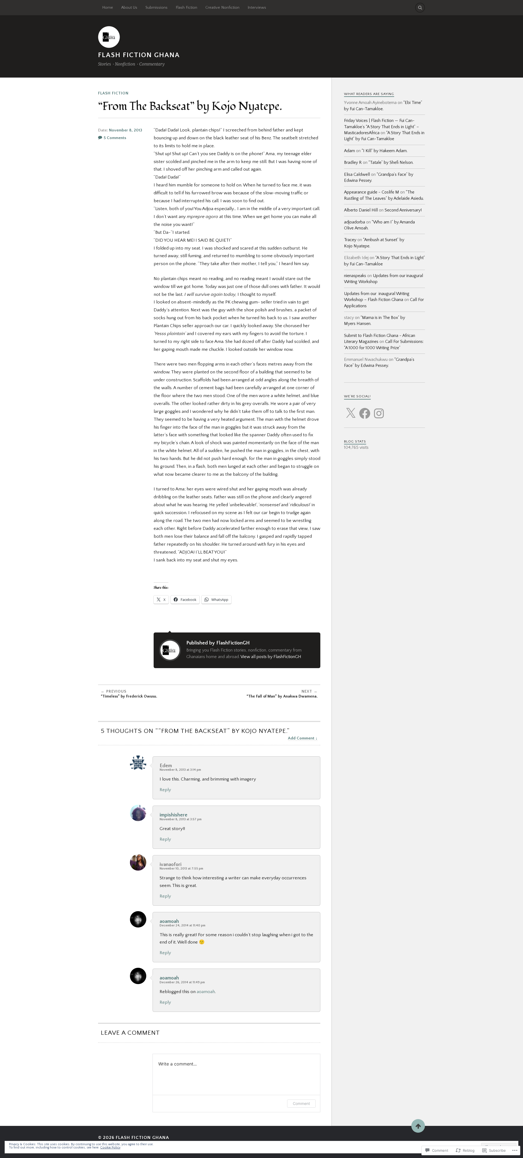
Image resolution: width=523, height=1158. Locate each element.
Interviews (257, 7)
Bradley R (353, 162)
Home (107, 7)
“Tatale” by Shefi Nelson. (391, 162)
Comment (301, 1103)
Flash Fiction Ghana (139, 55)
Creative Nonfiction (222, 7)
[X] (350, 410)
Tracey (350, 239)
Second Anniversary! (403, 210)
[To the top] (418, 1126)
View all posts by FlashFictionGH (271, 656)
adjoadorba (354, 222)
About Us (129, 7)
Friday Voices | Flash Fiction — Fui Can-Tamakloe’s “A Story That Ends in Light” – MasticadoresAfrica (381, 126)
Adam (349, 150)
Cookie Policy (110, 1147)
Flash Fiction (186, 7)
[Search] (420, 8)
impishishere (173, 815)
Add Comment (301, 738)
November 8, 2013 (125, 130)
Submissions (156, 7)
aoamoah (169, 921)
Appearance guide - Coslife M (371, 192)
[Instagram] (378, 410)
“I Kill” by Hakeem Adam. (385, 150)
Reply (165, 789)
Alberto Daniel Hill (361, 210)
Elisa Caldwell (357, 174)
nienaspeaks (355, 275)
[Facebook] (364, 410)
